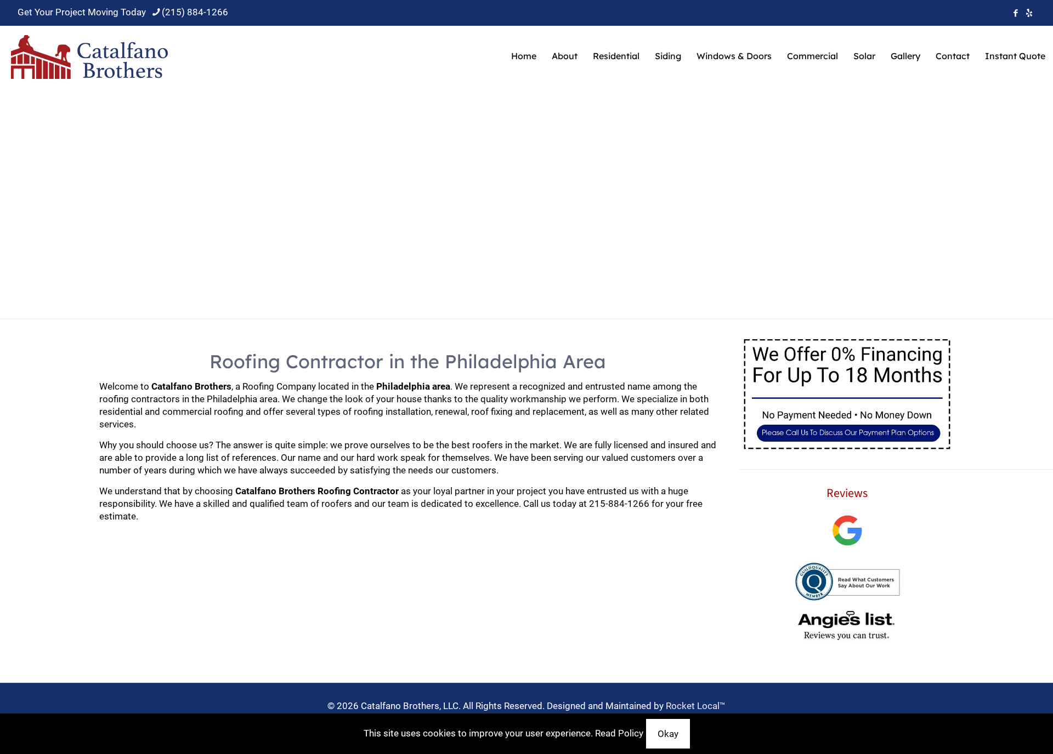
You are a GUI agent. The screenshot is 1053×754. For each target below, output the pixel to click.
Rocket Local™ (696, 705)
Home (379, 218)
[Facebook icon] (1015, 13)
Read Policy (619, 733)
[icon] (1029, 13)
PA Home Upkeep (450, 218)
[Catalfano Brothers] (89, 56)
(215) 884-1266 (195, 12)
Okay (668, 733)
